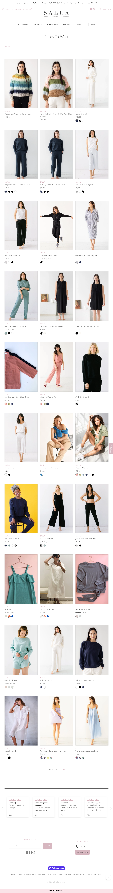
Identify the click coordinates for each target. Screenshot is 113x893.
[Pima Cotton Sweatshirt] (21, 508)
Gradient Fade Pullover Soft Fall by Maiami (18, 114)
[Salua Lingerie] (56, 13)
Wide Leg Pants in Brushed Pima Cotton (52, 185)
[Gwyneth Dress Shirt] (21, 721)
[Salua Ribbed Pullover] (21, 650)
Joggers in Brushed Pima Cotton (85, 539)
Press (60, 874)
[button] (56, 891)
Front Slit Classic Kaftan (47, 609)
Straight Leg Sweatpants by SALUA (15, 326)
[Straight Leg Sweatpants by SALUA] (21, 296)
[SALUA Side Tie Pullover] (91, 579)
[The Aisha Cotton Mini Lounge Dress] (91, 296)
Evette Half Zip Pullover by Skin (50, 468)
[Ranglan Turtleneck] (91, 83)
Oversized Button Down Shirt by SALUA (17, 397)
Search (7, 9)
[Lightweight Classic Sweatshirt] (91, 650)
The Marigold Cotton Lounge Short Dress (53, 751)
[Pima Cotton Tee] (21, 437)
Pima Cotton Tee (10, 468)
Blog (54, 874)
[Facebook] (91, 9)
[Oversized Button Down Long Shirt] (91, 225)
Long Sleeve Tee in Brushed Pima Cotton (17, 185)
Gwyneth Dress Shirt (11, 751)
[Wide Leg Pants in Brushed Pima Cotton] (56, 154)
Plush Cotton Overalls (47, 539)
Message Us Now (82, 852)
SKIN (42, 465)
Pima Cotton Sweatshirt (12, 539)
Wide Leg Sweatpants (47, 680)
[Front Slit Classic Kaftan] (56, 579)
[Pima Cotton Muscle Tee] (21, 225)
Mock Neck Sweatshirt (82, 397)
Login (104, 9)
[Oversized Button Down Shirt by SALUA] (21, 367)
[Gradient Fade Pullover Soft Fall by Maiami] (21, 83)
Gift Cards (97, 874)
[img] (18, 800)
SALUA (78, 111)
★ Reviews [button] (111, 449)
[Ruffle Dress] (21, 579)
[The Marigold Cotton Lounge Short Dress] (56, 721)
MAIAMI (7, 111)
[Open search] (3, 9)
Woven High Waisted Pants (48, 397)
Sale (93, 24)
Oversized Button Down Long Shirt (86, 255)
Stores (49, 874)
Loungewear (52, 24)
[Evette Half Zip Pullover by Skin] (56, 437)
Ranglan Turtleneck (81, 114)
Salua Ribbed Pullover (11, 680)
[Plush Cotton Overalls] (56, 508)
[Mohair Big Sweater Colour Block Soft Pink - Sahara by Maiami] (56, 83)
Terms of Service (78, 874)
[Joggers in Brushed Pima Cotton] (91, 508)
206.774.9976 (84, 846)
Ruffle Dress (8, 609)
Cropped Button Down (82, 468)
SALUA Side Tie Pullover (83, 609)
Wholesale (41, 874)
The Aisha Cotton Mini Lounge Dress (87, 326)
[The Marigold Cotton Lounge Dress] (91, 721)
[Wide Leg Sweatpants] (56, 650)
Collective (89, 874)
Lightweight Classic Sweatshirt (84, 680)
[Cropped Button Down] (91, 437)
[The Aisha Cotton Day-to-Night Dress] (56, 296)
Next (63, 769)
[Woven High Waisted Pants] (56, 367)
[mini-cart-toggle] (109, 9)
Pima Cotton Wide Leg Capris (84, 185)
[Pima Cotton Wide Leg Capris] (91, 154)
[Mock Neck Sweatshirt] (91, 367)
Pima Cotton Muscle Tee (12, 255)
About (13, 874)
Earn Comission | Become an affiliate (22, 9)
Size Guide (67, 874)
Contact (19, 874)
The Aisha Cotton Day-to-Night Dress (51, 326)
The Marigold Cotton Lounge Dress (86, 751)
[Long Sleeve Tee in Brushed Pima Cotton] (21, 154)
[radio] (76, 120)
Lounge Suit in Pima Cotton (48, 255)
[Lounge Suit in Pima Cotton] (56, 225)
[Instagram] (94, 9)
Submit (47, 846)
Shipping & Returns (30, 874)
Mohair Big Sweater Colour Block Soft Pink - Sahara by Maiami (56, 115)
